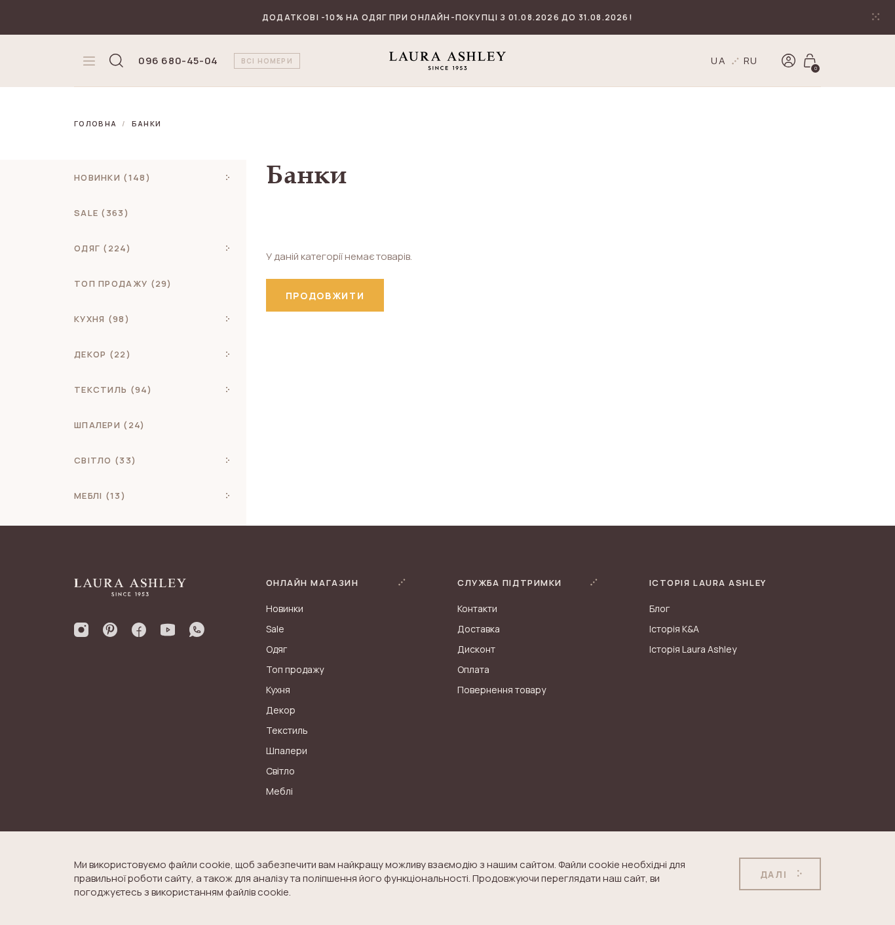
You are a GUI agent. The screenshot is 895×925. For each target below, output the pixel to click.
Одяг (276, 649)
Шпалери (286, 750)
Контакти (477, 608)
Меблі (279, 791)
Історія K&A (674, 629)
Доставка (478, 629)
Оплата (473, 669)
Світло (280, 771)
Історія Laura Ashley (692, 649)
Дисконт (476, 649)
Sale (275, 629)
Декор (280, 710)
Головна (95, 123)
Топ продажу (295, 669)
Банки (147, 123)
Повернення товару (501, 689)
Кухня (278, 689)
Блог (659, 608)
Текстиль (287, 730)
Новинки (284, 608)
